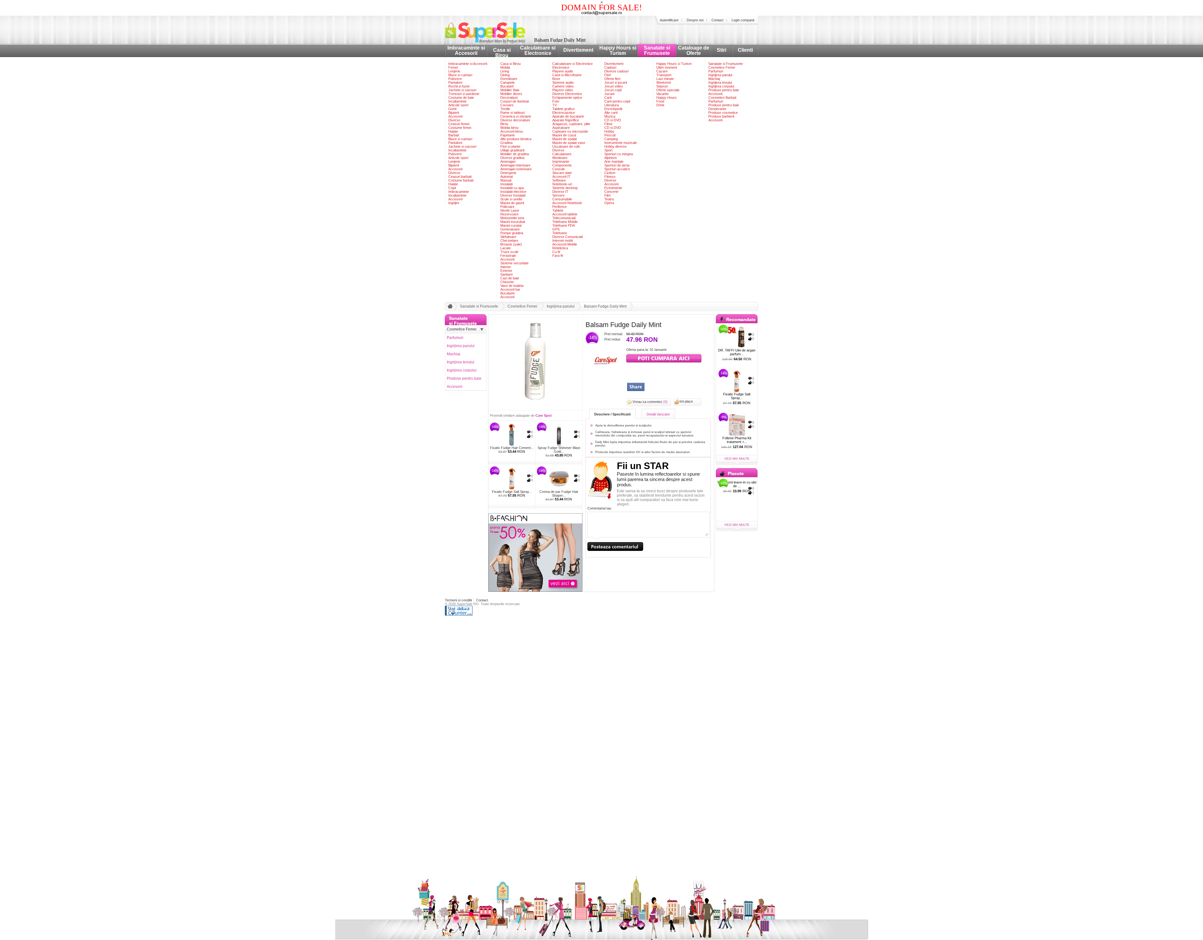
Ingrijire (453, 203)
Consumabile (562, 199)
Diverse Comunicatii (567, 237)
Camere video (563, 86)
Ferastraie (508, 255)
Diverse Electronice (567, 94)
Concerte (611, 191)
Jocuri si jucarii (615, 82)
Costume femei (459, 127)
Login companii (743, 20)
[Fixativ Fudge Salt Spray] (511, 479)
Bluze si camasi (460, 75)
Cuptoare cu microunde (570, 131)
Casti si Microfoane (566, 75)
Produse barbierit (721, 116)
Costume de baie (461, 97)
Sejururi (662, 86)
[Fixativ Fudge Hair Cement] (511, 435)
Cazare (662, 71)
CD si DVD (612, 120)
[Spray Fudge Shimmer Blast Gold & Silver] (558, 435)
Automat (506, 176)
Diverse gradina (512, 158)
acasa (449, 307)
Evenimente (613, 188)
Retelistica (560, 248)
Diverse (454, 120)
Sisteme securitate (514, 263)
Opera (609, 203)
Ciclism (609, 173)
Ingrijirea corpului (721, 86)
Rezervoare (509, 214)
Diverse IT (560, 191)
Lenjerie (454, 71)
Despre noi (695, 20)
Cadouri (610, 67)
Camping (611, 139)
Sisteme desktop (565, 188)
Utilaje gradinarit (512, 150)
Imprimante (560, 161)
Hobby (609, 131)
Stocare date (562, 173)
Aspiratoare (561, 127)
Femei (453, 67)
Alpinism (610, 158)
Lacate (505, 248)
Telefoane (559, 233)
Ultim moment (666, 67)
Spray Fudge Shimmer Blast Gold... (559, 449)
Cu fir (556, 252)
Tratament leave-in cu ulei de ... (736, 484)
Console (558, 169)
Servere (558, 195)
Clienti (745, 50)
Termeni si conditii (458, 600)
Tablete (557, 210)
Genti (452, 109)
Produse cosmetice (723, 112)
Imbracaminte (458, 191)
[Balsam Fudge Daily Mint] (535, 406)
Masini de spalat (564, 139)
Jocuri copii (613, 90)
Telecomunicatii (563, 218)
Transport (663, 75)
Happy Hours (666, 97)
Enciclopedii (613, 109)
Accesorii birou (511, 131)
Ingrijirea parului (720, 75)
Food (660, 101)
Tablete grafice (563, 109)
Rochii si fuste (459, 86)
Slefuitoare (508, 237)
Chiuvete (507, 282)
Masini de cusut (564, 135)
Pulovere (455, 79)
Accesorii (455, 116)
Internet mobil (562, 240)
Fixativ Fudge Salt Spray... (512, 492)
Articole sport (458, 105)
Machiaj (714, 79)
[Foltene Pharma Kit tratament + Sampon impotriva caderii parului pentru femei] (736, 425)
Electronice (560, 67)
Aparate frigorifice (565, 120)
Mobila (505, 67)
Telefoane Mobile (565, 222)
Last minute (665, 79)
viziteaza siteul (663, 357)
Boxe (556, 79)
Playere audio (562, 71)
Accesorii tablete (564, 214)
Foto (555, 101)
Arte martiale (613, 161)
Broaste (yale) (511, 244)
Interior (505, 267)
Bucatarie (507, 293)
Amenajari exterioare (516, 169)
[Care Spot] (606, 367)
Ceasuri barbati (459, 176)
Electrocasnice (563, 112)
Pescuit (610, 135)
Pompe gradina (511, 233)
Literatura (611, 105)
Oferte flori (612, 79)
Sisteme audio (563, 82)
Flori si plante (510, 146)
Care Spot (543, 415)
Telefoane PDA (563, 225)
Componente (562, 165)
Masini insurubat (512, 222)
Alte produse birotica (515, 139)
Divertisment (578, 50)
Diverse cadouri (616, 71)
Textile (505, 109)
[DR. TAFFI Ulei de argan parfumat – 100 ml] (736, 337)
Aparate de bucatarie (568, 116)
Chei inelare (509, 240)
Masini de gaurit (512, 203)
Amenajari (507, 161)
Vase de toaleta (511, 286)
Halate (453, 131)
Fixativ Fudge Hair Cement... (512, 448)
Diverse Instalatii (512, 195)
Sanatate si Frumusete (657, 50)
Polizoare (507, 207)
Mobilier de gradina (514, 154)
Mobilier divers (511, 94)
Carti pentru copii (617, 101)
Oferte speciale (668, 90)
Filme (608, 124)
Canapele (507, 82)
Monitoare (559, 158)
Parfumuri (715, 71)
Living (504, 71)
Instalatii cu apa (512, 188)
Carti (608, 97)
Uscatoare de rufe (566, 146)
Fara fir (557, 255)
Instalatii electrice (513, 191)
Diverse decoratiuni (515, 120)
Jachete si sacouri (462, 90)
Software (559, 180)
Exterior (506, 270)
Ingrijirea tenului (720, 82)
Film (607, 195)
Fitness (610, 176)
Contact (717, 20)
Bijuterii (453, 112)
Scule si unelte (511, 199)
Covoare (506, 105)
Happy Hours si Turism (617, 50)
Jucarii (609, 94)
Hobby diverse (615, 146)
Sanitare (506, 274)
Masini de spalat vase (568, 143)
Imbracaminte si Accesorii (466, 50)
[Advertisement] (663, 373)
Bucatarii (506, 86)
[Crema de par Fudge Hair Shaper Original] (558, 479)
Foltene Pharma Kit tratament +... (736, 440)
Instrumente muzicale (620, 143)
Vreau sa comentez (650, 402)
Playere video (562, 90)
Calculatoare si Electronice (537, 50)
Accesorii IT (561, 176)
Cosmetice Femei (721, 67)
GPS (556, 229)
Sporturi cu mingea (618, 154)
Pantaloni (455, 82)
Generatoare (510, 229)
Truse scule (509, 252)
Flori (607, 75)
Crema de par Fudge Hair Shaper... (558, 493)
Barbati (453, 135)
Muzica (609, 116)
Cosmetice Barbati (722, 97)
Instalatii (506, 184)
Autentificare (669, 20)
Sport (608, 150)
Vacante (662, 94)
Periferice (559, 207)
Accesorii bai (510, 289)
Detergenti (508, 173)
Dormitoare (508, 79)
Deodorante (717, 109)
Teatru (609, 199)
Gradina (506, 143)
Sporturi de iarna (616, 165)
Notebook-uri (562, 184)
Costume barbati (460, 180)
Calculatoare (561, 154)
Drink (660, 105)
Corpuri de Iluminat (514, 101)
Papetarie (507, 135)
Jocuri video (613, 86)
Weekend (663, 82)
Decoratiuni (509, 97)
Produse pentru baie (723, 90)
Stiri (721, 50)
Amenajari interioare (515, 165)
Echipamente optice (567, 97)
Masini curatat (511, 225)
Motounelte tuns (512, 218)
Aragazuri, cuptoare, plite (571, 124)
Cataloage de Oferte (693, 50)
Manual (505, 180)
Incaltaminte (457, 101)
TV (554, 105)
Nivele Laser (509, 210)
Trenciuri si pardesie (463, 94)
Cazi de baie (509, 278)
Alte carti (610, 112)
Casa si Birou (502, 52)
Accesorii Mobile (564, 244)
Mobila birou (509, 127)
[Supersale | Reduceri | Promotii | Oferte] (490, 42)
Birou (504, 124)
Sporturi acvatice (617, 169)
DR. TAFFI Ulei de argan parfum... (736, 352)
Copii (452, 188)
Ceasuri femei (458, 124)
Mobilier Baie (509, 90)
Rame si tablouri (512, 112)
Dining (505, 75)
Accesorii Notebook (567, 203)
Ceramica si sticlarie (515, 116)
